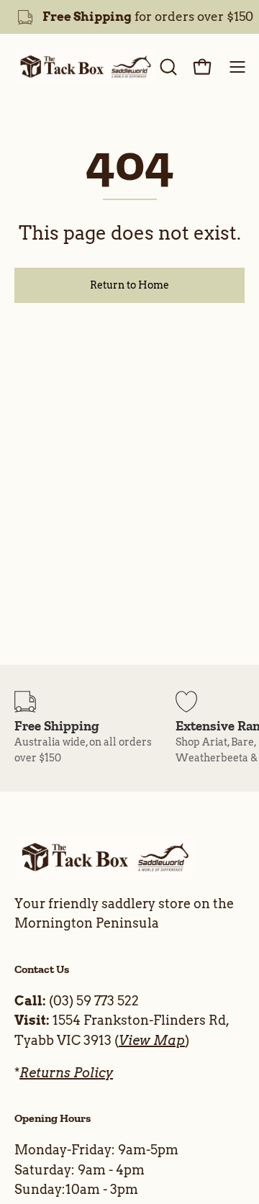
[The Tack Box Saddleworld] (84, 67)
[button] (167, 67)
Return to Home (129, 285)
